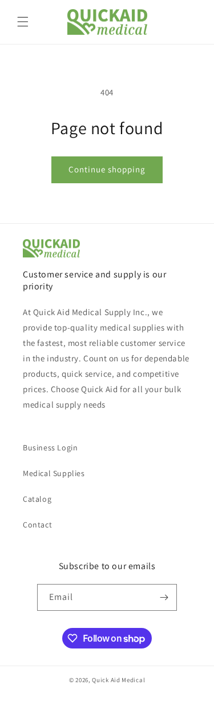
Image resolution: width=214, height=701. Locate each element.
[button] (22, 21)
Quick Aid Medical (118, 680)
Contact (37, 524)
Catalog (37, 499)
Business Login (50, 447)
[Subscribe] (163, 597)
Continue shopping (107, 169)
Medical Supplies (54, 473)
